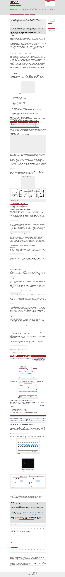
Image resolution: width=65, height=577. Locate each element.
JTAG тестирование (19, 9)
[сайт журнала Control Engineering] (40, 573)
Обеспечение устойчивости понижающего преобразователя (23, 517)
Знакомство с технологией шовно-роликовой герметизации (26, 519)
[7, (14, 48)
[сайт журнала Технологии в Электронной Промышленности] (24, 573)
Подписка (47, 2)
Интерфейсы (34, 10)
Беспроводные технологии (38, 9)
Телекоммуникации (21, 14)
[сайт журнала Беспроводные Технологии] (35, 573)
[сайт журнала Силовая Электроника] (19, 573)
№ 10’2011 (11, 25)
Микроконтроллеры (50, 10)
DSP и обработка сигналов (13, 9)
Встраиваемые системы (45, 9)
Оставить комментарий (14, 525)
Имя (48, 19)
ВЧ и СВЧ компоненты (52, 9)
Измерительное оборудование (28, 10)
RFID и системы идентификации (27, 9)
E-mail (48, 20)
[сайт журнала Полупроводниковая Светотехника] (29, 573)
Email (12, 542)
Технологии (26, 14)
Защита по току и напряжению (19, 10)
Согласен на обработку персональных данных (51, 22)
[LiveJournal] (14, 526)
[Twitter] (11, 526)
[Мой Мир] (13, 526)
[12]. (12, 316)
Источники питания (38, 10)
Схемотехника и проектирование (14, 14)
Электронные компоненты (31, 14)
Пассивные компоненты (45, 10)
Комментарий (13, 532)
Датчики (11, 10)
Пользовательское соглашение (32, 574)
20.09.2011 (12, 524)
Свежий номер (48, 1)
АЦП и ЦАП (32, 9)
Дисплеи (14, 10)
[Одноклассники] (12, 526)
